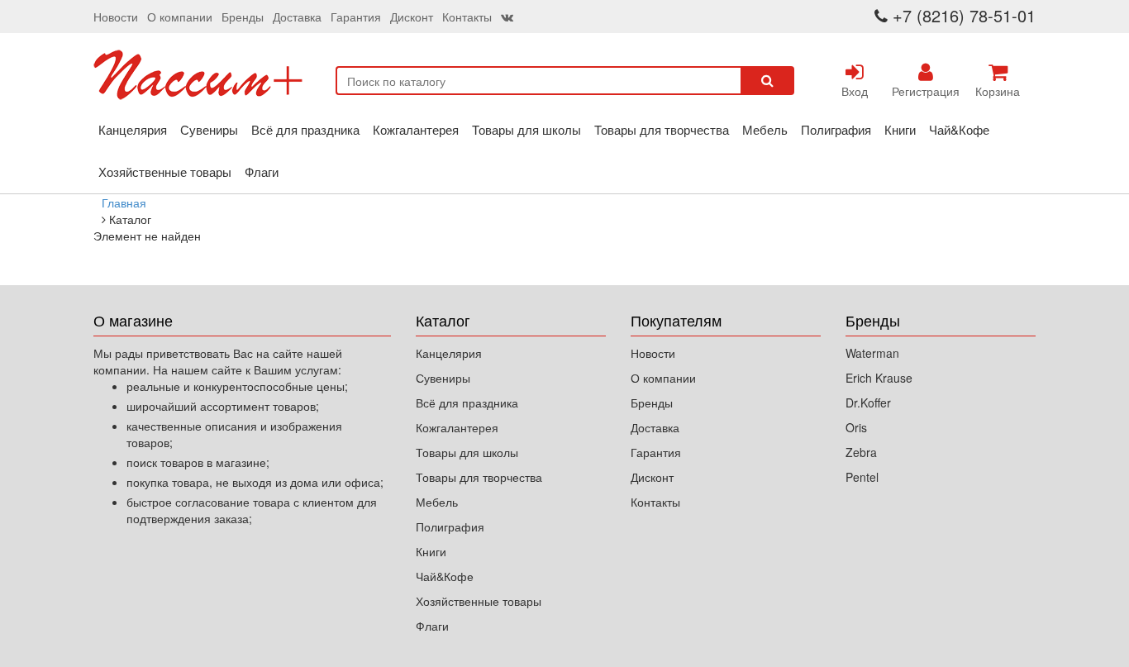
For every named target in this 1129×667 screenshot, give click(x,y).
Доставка (297, 16)
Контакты (467, 16)
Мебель (765, 129)
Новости (115, 16)
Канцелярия (132, 129)
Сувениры (209, 129)
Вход (854, 91)
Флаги (262, 171)
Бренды (243, 16)
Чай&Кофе (959, 129)
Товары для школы (526, 129)
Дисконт (411, 16)
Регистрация (926, 91)
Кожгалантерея (416, 129)
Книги (900, 129)
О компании (179, 16)
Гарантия (356, 16)
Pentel (862, 477)
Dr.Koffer (868, 402)
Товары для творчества (661, 129)
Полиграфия (836, 129)
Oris (856, 427)
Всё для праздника (305, 129)
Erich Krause (879, 377)
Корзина (997, 91)
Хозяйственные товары (164, 171)
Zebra (861, 452)
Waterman (872, 353)
